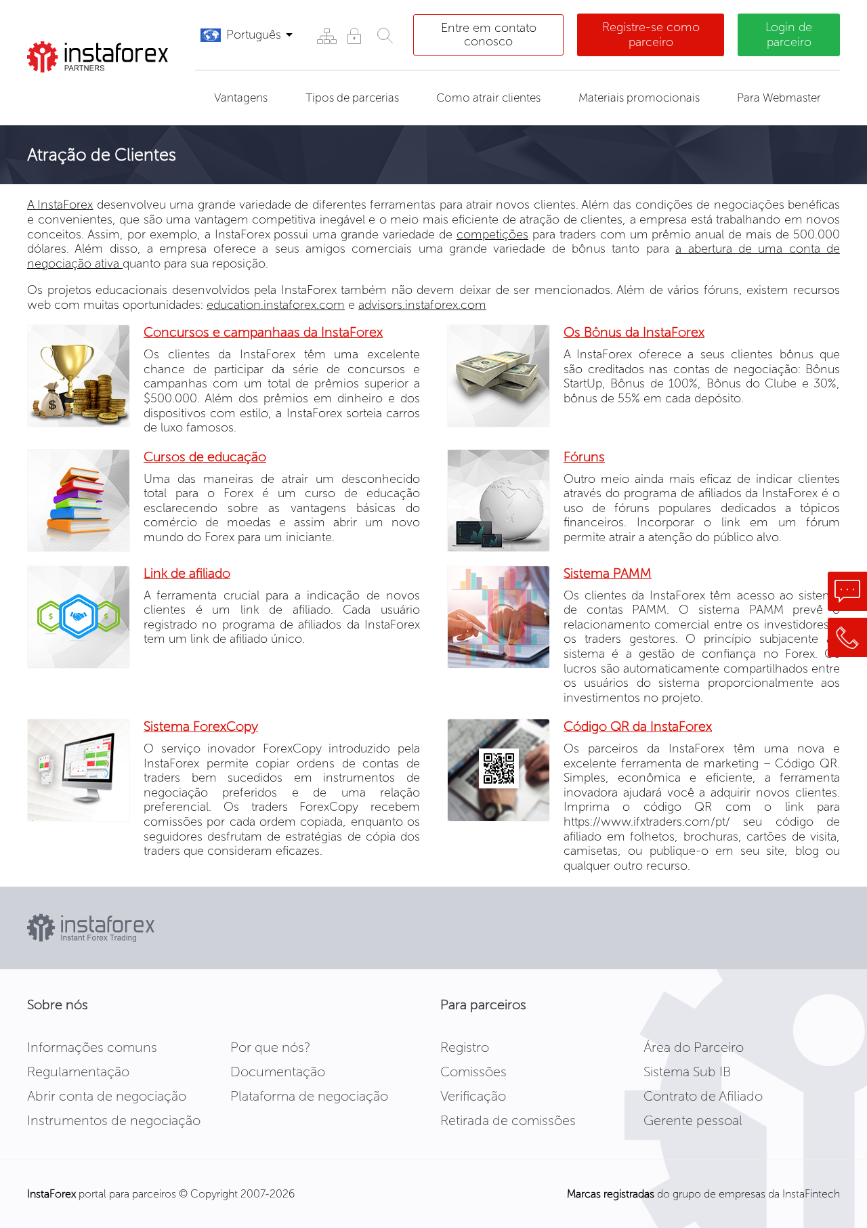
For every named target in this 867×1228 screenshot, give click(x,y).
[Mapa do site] (326, 35)
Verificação (473, 1096)
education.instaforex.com (276, 304)
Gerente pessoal (692, 1120)
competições (492, 234)
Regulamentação (78, 1071)
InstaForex (51, 1193)
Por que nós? (270, 1047)
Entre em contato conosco (488, 34)
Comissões (473, 1071)
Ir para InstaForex (99, 89)
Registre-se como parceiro (651, 34)
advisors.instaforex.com (422, 304)
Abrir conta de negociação (106, 1096)
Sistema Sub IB (687, 1071)
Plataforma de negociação (309, 1096)
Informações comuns (92, 1047)
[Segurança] (354, 35)
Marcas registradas (610, 1193)
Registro (464, 1047)
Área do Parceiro (693, 1047)
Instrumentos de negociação (113, 1120)
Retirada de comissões (508, 1120)
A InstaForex (60, 204)
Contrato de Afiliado (703, 1096)
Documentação (277, 1071)
